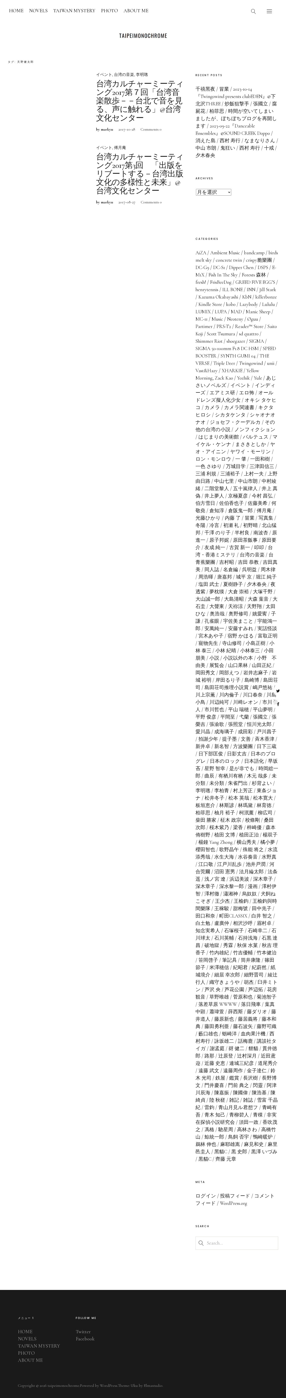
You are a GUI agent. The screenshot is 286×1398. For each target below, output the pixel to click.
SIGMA (256, 341)
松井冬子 (214, 798)
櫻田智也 (205, 850)
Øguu (252, 319)
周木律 (268, 570)
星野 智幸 (214, 768)
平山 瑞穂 (238, 710)
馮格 (209, 1130)
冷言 (214, 525)
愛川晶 (203, 732)
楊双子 (270, 835)
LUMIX (203, 312)
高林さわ (247, 1130)
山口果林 (238, 665)
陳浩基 (259, 1093)
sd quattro (249, 334)
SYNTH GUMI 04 (238, 356)
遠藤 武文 (208, 1071)
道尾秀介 (268, 1063)
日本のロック (225, 761)
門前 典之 (238, 1085)
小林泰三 (250, 651)
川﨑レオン (245, 702)
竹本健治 (266, 953)
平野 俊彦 (206, 717)
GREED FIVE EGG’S (255, 282)
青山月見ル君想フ (238, 1107)
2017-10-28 (126, 129)
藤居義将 (248, 1019)
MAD (236, 312)
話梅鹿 (245, 1041)
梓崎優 (254, 827)
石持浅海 (248, 938)
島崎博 (251, 680)
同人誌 (211, 570)
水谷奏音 (248, 857)
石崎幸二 (257, 931)
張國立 (260, 717)
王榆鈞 (241, 901)
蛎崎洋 (229, 1034)
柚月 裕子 (224, 813)
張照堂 (235, 724)
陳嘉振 (221, 1093)
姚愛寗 (259, 614)
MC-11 (202, 319)
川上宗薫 (205, 695)
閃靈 (258, 1085)
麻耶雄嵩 (230, 1144)
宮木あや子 (210, 636)
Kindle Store (210, 304)
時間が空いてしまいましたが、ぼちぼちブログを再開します (236, 118)
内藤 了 (233, 518)
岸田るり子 (227, 680)
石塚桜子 (234, 931)
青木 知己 (214, 1115)
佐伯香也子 (231, 503)
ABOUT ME (136, 11)
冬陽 (200, 525)
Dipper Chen (241, 267)
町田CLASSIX (233, 916)
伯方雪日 (205, 503)
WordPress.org (233, 1203)
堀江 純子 (266, 577)
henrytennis (207, 290)
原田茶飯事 (245, 540)
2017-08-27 (126, 202)
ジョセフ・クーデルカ (235, 422)
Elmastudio (153, 1385)
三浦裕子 (230, 474)
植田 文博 (224, 835)
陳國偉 (240, 1093)
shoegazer (236, 341)
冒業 (249, 518)
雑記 (234, 1100)
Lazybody (249, 304)
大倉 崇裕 (238, 592)
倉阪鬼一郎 (240, 511)
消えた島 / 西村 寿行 (218, 141)
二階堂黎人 (216, 488)
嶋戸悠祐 (262, 687)
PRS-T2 (224, 326)
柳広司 (265, 813)
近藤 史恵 (214, 1063)
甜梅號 (240, 908)
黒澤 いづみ (264, 1152)
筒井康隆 (251, 960)
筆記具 (229, 960)
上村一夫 (254, 474)
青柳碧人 (239, 1115)
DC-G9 (202, 267)
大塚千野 (263, 592)
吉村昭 (226, 562)
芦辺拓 (255, 990)
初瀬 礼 (231, 525)
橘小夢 (267, 842)
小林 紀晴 (225, 651)
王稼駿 (221, 908)
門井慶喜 (214, 1085)
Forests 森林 (254, 275)
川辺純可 (219, 702)
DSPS (263, 267)
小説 (214, 658)
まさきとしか (250, 444)
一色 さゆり (209, 466)
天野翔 (254, 606)
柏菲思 (203, 813)
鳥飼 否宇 (238, 1137)
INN (251, 290)
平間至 (227, 717)
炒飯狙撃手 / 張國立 (246, 104)
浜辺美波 (239, 879)
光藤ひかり (208, 518)
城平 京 (244, 577)
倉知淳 (216, 511)
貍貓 (253, 1048)
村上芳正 (243, 791)
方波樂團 (243, 746)
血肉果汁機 (253, 1034)
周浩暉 (205, 577)
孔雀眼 (211, 621)
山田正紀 (261, 665)
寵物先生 (208, 643)
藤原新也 (224, 1019)
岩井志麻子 (255, 673)
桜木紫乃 (219, 827)
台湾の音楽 (124, 74)
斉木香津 (264, 739)
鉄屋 (220, 1078)
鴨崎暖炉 (263, 1137)
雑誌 (248, 1100)
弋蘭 (244, 717)
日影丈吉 (237, 754)
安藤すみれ (240, 628)
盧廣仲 (221, 923)
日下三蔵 (266, 746)
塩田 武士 (208, 584)
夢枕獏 (216, 592)
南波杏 (260, 533)
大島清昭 (234, 599)
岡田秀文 (205, 673)
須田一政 (249, 1122)
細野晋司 (254, 975)
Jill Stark (267, 290)
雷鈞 (209, 1107)
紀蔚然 (259, 967)
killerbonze (266, 297)
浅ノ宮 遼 (214, 879)
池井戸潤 (255, 864)
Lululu (268, 304)
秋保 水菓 (247, 945)
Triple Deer (224, 363)
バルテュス (256, 437)
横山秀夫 (246, 842)
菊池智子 (266, 997)
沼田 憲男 (224, 872)
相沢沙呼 (243, 923)
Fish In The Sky (223, 275)
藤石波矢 (243, 1026)
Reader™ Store (249, 326)
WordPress (108, 1385)
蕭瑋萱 (216, 1012)
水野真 (269, 857)
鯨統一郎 (214, 1137)
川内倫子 (229, 695)
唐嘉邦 (224, 577)
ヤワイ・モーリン (250, 452)
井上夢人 (214, 496)
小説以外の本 (238, 658)
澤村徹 (211, 894)
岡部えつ (229, 673)
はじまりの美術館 (218, 437)
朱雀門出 (238, 783)
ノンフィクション (254, 430)
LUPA (221, 312)
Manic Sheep (258, 312)
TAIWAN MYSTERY (74, 11)
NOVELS (38, 11)
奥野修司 (238, 614)
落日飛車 (251, 1004)
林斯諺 (226, 805)
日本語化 (254, 761)
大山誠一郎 (208, 599)
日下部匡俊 (210, 754)
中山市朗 (248, 481)
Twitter (278, 691)
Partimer (204, 326)
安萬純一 (214, 628)
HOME (16, 11)
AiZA (201, 253)
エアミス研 (222, 393)
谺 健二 (236, 1048)
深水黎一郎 (231, 886)
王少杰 (222, 901)
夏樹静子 (233, 584)
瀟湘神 (230, 894)
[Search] (253, 11)
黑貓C (220, 1152)
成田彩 (245, 732)
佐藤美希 (257, 503)
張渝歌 (216, 724)
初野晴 (250, 525)
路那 (209, 1056)
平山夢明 (263, 710)
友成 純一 (214, 547)
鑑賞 (234, 1078)
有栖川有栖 (230, 776)
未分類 (216, 783)
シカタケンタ (230, 415)
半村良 (242, 533)
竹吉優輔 (243, 953)
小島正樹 (255, 643)
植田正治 (249, 835)
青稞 (258, 1115)
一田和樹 (260, 459)
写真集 (266, 518)
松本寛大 (263, 798)
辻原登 (225, 1056)
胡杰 (249, 982)
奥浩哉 (217, 614)
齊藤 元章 (225, 1159)
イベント (104, 74)
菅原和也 (243, 997)
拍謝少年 (208, 739)
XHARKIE (232, 371)
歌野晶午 (229, 850)
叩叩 (259, 547)
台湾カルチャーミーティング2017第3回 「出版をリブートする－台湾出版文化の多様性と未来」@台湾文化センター (140, 174)
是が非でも (241, 768)
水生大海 (224, 857)
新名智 (221, 746)
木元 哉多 (257, 776)
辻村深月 (247, 1056)
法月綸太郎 (251, 872)
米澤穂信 (219, 967)
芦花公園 (234, 990)
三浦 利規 (206, 474)
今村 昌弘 (262, 496)
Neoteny (235, 319)
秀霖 (228, 945)
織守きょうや (224, 982)
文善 (246, 739)
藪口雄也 (208, 1034)
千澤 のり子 (217, 533)
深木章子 (263, 879)
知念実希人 (208, 931)
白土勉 (203, 923)
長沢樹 (250, 1078)
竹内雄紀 (219, 953)
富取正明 (268, 636)
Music (217, 319)
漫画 (253, 886)
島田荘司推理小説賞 (226, 687)
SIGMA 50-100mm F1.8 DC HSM (227, 348)
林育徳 (264, 805)
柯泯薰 (246, 813)
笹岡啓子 (208, 960)
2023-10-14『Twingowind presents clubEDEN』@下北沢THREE (236, 96)
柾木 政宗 (230, 820)
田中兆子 (261, 908)
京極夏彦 (238, 496)
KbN (246, 297)
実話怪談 (267, 628)
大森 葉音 (258, 599)
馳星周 (225, 1130)
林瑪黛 (245, 805)
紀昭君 (240, 967)
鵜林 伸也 (206, 1144)
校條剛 (252, 820)
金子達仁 (257, 1071)
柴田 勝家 (206, 820)
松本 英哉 (238, 798)
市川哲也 (214, 710)
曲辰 (209, 776)
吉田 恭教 (248, 562)
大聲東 (216, 606)
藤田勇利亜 (216, 1026)
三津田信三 (262, 466)
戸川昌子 (266, 732)
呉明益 (249, 570)
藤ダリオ (257, 1012)
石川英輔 (224, 938)
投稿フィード (235, 1196)
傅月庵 (120, 147)
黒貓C (204, 1159)
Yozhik (243, 378)
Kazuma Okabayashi (218, 297)
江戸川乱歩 (229, 864)
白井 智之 (261, 916)
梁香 (238, 827)
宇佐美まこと (238, 621)
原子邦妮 (219, 540)
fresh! (201, 282)
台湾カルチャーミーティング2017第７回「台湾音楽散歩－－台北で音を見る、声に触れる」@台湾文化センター (140, 101)
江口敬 (205, 864)
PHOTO (109, 11)
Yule (258, 378)
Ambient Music (225, 253)
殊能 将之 (253, 850)
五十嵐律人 (245, 488)
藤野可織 (266, 1026)
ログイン (206, 1196)
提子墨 (229, 739)
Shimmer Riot (209, 341)
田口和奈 (205, 916)
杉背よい (262, 783)
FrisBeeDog (220, 282)
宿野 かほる (240, 636)
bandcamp (254, 253)
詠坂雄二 (224, 1041)
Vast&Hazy (207, 371)
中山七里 (224, 481)
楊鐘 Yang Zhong (215, 842)
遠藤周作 (233, 1071)
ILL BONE (232, 290)
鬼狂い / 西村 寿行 (240, 148)
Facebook (278, 704)
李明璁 (142, 74)
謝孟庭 (217, 1048)
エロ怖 (246, 393)
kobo (231, 304)
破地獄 (211, 945)
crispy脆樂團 (259, 260)
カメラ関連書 (239, 407)
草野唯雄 (219, 997)
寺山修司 (232, 643)
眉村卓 (264, 923)
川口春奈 (253, 695)
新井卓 (203, 746)
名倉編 (230, 570)
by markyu (104, 129)
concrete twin (229, 260)
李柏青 (221, 791)
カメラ (212, 407)
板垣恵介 (205, 805)
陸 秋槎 (217, 1100)
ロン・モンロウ (213, 459)
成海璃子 (224, 732)
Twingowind (251, 363)
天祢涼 (235, 606)
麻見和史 (254, 1144)
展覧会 (216, 665)
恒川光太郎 (259, 724)
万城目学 (236, 466)
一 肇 (240, 459)
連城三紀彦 (241, 1063)
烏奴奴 (249, 894)
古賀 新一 (239, 547)
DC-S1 (219, 267)
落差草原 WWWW (217, 1004)
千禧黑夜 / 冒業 (212, 89)
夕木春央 (257, 584)
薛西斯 (235, 1012)
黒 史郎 (239, 1152)
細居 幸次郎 (227, 975)
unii (270, 363)
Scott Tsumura (221, 334)
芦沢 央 (213, 990)
